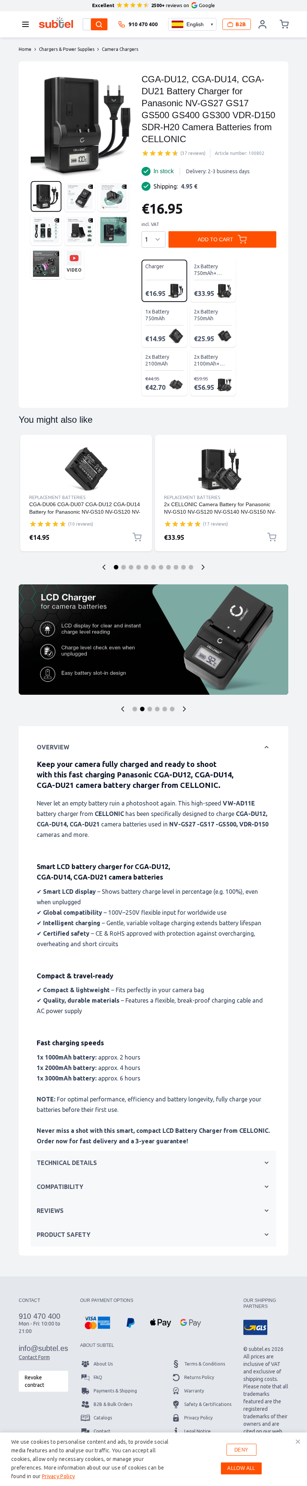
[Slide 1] (116, 567)
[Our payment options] (97, 1323)
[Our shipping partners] (255, 1327)
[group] (160, 153)
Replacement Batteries (57, 497)
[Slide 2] (123, 567)
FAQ (98, 1377)
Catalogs (103, 1417)
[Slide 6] (153, 567)
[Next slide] (203, 567)
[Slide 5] (146, 567)
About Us (103, 1363)
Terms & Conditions (204, 1363)
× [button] (298, 1441)
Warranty (194, 1390)
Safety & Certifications (207, 1404)
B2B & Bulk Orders (113, 1404)
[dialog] (153, 1459)
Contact (102, 1431)
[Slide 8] (168, 567)
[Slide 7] (161, 567)
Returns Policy (199, 1377)
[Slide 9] (176, 567)
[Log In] (263, 24)
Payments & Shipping (115, 1390)
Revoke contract (34, 1381)
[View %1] (46, 196)
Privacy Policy (198, 1417)
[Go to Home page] (56, 22)
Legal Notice (197, 1431)
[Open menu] (28, 24)
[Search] (99, 24)
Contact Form (34, 1357)
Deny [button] (241, 1450)
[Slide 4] (138, 567)
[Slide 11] (191, 567)
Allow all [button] (241, 1468)
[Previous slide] (104, 567)
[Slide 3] (131, 567)
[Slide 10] (183, 567)
